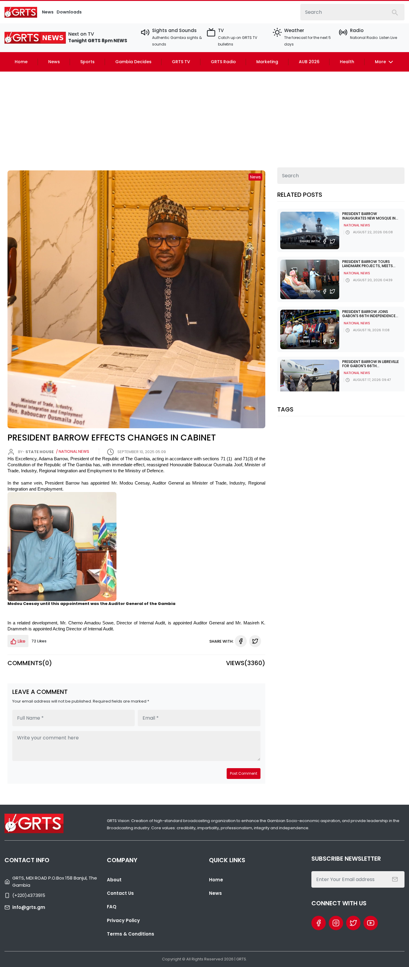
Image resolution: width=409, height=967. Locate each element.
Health (347, 62)
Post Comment (243, 773)
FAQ (111, 907)
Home (21, 62)
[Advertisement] (204, 116)
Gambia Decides (133, 62)
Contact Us (120, 893)
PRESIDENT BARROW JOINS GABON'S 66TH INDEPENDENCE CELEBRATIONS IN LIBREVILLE (369, 316)
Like (20, 641)
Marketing (267, 62)
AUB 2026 (309, 62)
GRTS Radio (223, 62)
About (114, 880)
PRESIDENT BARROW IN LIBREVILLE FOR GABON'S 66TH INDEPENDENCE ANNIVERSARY (370, 366)
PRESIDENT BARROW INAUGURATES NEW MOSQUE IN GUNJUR (369, 218)
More (381, 62)
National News (357, 225)
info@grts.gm (28, 907)
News (54, 62)
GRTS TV (181, 62)
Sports (87, 62)
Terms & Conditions (130, 934)
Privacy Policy (123, 920)
